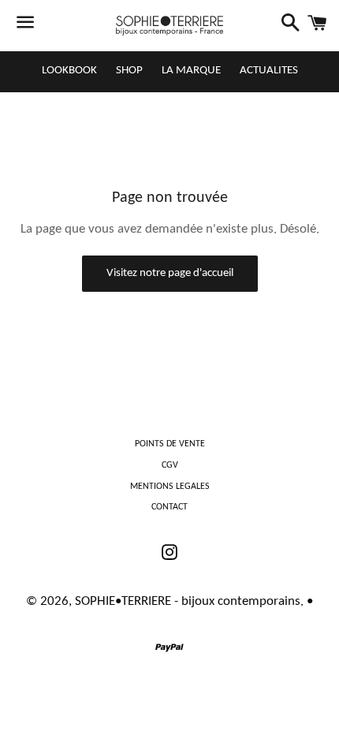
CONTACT (169, 507)
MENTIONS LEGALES (170, 486)
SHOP (129, 70)
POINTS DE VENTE (170, 444)
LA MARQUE (191, 70)
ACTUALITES (269, 70)
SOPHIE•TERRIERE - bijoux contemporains (187, 601)
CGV (170, 465)
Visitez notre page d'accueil (169, 273)
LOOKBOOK (69, 70)
